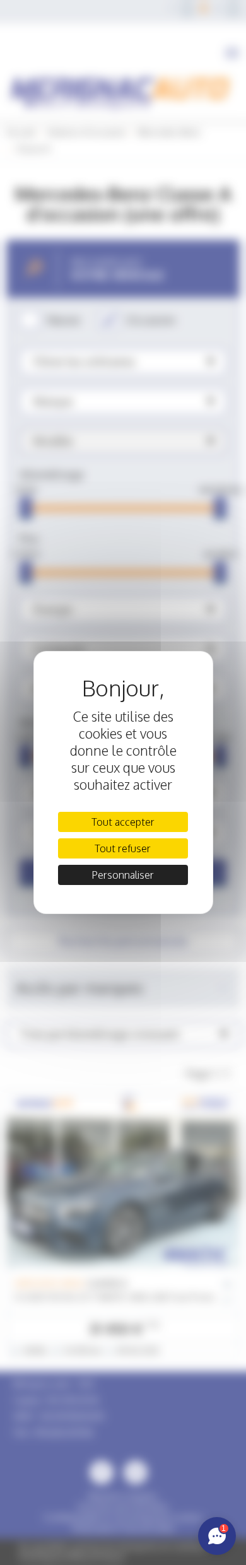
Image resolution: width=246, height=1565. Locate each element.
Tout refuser (123, 848)
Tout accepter (123, 822)
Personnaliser (122, 875)
